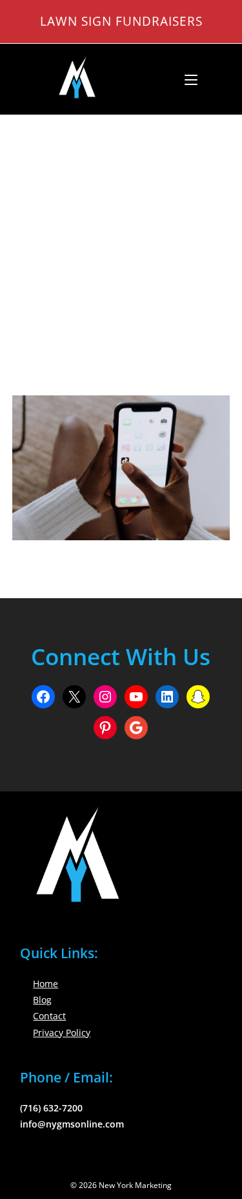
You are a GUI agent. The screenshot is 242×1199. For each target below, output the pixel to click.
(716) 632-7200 (51, 1108)
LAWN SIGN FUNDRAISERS (121, 21)
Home (45, 983)
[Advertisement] (121, 239)
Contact (49, 1016)
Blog (42, 1000)
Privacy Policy (61, 1032)
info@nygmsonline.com (72, 1124)
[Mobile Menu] (186, 79)
